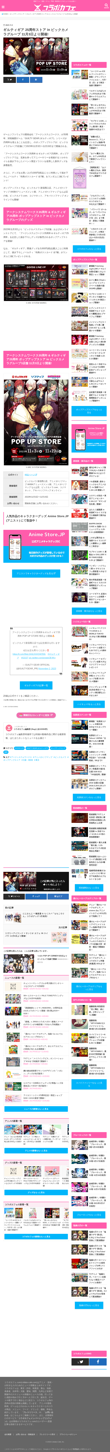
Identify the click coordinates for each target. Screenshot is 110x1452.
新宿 (31, 760)
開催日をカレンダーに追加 (34, 715)
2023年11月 (19, 748)
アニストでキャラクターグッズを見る (35, 573)
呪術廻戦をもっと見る (89, 888)
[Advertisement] (36, 107)
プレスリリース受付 (47, 1434)
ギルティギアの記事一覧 (36, 685)
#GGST (24, 658)
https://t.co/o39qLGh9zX (24, 654)
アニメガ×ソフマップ (43, 757)
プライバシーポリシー (68, 1434)
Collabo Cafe (55, 8)
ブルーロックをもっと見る (89, 1215)
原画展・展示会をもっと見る (89, 611)
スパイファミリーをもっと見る (89, 1084)
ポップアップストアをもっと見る (89, 411)
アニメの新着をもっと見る (36, 1151)
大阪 (25, 760)
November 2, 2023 (47, 668)
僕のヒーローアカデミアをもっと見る (89, 987)
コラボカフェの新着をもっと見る (36, 1236)
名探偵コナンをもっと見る (89, 797)
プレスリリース (30, 1412)
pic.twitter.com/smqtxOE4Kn (42, 658)
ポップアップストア (58, 748)
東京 (37, 760)
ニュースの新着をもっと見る (36, 1109)
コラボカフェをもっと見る (89, 249)
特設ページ (30, 475)
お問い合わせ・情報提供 (25, 1434)
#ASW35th (40, 654)
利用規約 (76, 1449)
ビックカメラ (60, 757)
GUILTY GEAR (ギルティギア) (37, 748)
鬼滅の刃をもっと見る (89, 1305)
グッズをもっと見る (36, 1192)
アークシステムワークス (21, 757)
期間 (6, 752)
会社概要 (7, 1434)
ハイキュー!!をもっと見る (89, 704)
